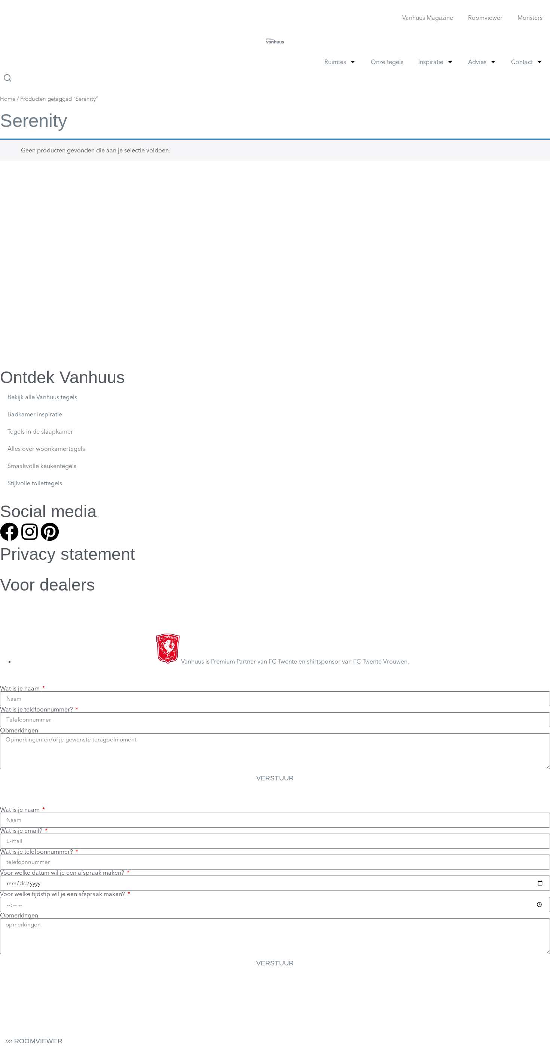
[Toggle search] (7, 77)
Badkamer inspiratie (34, 414)
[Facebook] (9, 531)
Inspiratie (430, 62)
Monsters (530, 17)
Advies (477, 62)
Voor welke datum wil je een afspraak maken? (63, 873)
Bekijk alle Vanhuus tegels (42, 397)
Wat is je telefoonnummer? (37, 709)
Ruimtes (335, 62)
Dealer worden (20, 615)
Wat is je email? (22, 831)
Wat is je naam (20, 688)
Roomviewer (485, 17)
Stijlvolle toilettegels (34, 483)
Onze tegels (387, 62)
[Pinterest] (49, 531)
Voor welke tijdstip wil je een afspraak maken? (63, 894)
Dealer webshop (22, 600)
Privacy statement (67, 554)
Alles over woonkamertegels (46, 448)
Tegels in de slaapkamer (40, 431)
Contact (522, 62)
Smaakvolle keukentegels (41, 466)
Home (7, 98)
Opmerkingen (19, 730)
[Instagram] (29, 531)
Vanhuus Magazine (427, 17)
